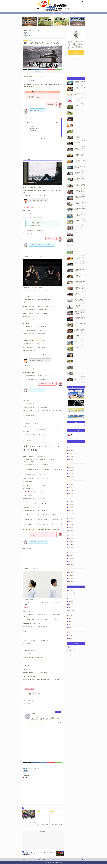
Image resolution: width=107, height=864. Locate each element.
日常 (69, 624)
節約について (71, 632)
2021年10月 (70, 561)
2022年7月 (70, 535)
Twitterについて (71, 593)
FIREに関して (71, 590)
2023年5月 (70, 507)
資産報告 (70, 635)
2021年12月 (70, 555)
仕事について (71, 604)
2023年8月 (70, 498)
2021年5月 (70, 575)
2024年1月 (70, 484)
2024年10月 (70, 459)
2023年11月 (70, 490)
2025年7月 (70, 447)
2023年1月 (70, 518)
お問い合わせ (73, 13)
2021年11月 (70, 558)
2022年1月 (70, 552)
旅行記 (69, 621)
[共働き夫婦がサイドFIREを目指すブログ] (53, 11)
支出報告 (70, 615)
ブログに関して (71, 601)
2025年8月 (70, 445)
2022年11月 (70, 524)
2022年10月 (70, 527)
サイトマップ (60, 13)
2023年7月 (70, 501)
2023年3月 (70, 513)
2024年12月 (70, 453)
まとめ (31, 132)
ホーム (33, 13)
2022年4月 (70, 544)
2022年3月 (70, 547)
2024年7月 (70, 467)
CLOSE (57, 122)
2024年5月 (70, 473)
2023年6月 (70, 504)
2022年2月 (70, 550)
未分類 (69, 627)
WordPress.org (71, 650)
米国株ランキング (26, 779)
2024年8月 (70, 464)
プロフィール (46, 13)
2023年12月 (70, 487)
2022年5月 (70, 541)
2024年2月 (70, 481)
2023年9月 (70, 496)
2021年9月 (70, 564)
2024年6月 (70, 470)
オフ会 (69, 598)
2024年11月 (70, 456)
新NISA (70, 618)
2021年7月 (70, 569)
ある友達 (31, 126)
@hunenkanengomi (37, 76)
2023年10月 (70, 493)
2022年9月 (70, 530)
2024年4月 (70, 476)
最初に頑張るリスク (34, 130)
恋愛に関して (26, 40)
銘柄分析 (70, 638)
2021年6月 (70, 572)
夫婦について (71, 607)
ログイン (70, 646)
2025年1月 (70, 450)
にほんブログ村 (26, 35)
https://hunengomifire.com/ (35, 722)
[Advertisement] (42, 147)
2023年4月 (70, 510)
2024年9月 (70, 462)
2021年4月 (70, 578)
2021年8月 (70, 567)
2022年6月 (70, 538)
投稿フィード (70, 647)
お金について (71, 595)
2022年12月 (70, 521)
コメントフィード (71, 649)
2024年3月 (70, 479)
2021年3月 (70, 581)
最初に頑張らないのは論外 (35, 128)
